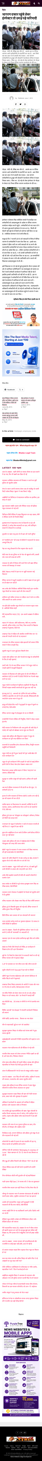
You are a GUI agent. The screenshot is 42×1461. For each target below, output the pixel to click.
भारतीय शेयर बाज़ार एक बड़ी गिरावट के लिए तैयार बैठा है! (20, 1188)
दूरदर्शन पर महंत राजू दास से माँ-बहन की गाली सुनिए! (18, 534)
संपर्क (18, 1448)
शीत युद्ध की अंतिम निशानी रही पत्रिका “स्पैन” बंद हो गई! (20, 1161)
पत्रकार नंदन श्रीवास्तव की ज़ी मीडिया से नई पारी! (18, 1048)
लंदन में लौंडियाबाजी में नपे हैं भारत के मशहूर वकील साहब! (20, 1071)
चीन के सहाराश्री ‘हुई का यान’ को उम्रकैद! (15, 1025)
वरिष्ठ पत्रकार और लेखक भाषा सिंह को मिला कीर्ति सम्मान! (21, 901)
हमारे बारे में (23, 1448)
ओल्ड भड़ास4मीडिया (33, 1448)
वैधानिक (13, 1448)
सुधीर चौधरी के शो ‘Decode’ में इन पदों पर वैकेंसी (18, 970)
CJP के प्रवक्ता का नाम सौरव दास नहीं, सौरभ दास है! (19, 964)
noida (34, 431)
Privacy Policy (27, 1449)
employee (27, 431)
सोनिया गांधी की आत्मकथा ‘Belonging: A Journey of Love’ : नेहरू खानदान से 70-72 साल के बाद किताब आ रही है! (20, 1152)
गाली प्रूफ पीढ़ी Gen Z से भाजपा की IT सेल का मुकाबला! (20, 1182)
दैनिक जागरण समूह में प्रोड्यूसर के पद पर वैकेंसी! (17, 713)
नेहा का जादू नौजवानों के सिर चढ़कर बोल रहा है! (17, 549)
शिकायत (8, 1448)
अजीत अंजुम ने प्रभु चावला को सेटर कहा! (15, 1292)
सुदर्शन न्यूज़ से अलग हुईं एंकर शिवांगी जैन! (15, 651)
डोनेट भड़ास (35, 1446)
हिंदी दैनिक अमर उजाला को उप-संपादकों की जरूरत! (18, 915)
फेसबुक (24, 1446)
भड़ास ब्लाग (18, 1446)
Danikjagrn (18, 431)
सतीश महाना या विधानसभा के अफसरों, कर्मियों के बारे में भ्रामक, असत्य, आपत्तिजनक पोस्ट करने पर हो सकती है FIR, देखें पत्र (19, 807)
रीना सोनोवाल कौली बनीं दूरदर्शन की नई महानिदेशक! (19, 1175)
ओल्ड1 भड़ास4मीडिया (16, 1449)
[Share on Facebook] (16, 104)
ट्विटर (28, 1446)
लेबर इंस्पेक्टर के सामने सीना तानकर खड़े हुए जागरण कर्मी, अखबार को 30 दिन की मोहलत (10, 415)
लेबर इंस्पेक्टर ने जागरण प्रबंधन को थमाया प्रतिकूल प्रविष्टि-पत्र (28, 400)
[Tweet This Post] (20, 104)
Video (12, 1446)
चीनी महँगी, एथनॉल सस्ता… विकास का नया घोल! (17, 1018)
